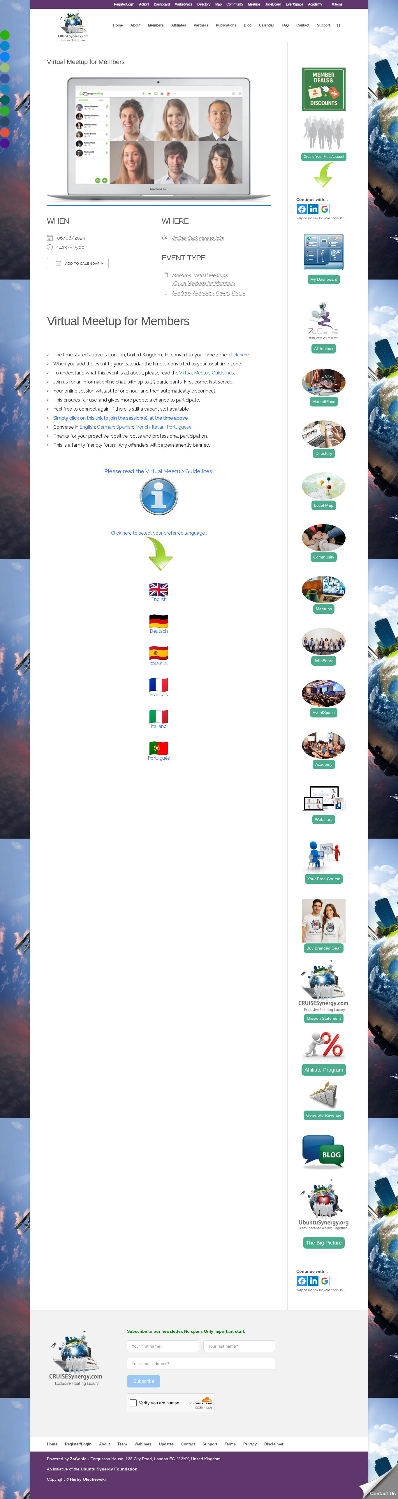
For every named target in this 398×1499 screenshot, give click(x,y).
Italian (158, 427)
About (135, 25)
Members (156, 25)
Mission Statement (324, 1018)
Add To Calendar (82, 264)
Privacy (250, 1444)
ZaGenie (78, 1458)
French (142, 427)
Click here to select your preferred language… (159, 533)
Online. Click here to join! (198, 238)
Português (159, 758)
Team (122, 1444)
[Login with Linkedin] (313, 209)
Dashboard (162, 4)
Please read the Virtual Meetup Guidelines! (159, 471)
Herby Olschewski (88, 1479)
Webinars (323, 819)
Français (159, 694)
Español (159, 663)
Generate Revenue (323, 1115)
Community (234, 4)
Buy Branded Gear (324, 948)
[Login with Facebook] (302, 209)
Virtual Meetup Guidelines (206, 373)
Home (118, 25)
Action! (144, 4)
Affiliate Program (323, 1070)
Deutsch (159, 631)
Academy (315, 4)
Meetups (254, 4)
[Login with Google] (325, 209)
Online (222, 293)
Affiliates (178, 25)
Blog (247, 25)
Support (323, 25)
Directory (203, 4)
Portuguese (179, 427)
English (87, 427)
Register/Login (124, 4)
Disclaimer (273, 1444)
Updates (166, 1444)
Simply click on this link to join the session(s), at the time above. (121, 418)
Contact (302, 25)
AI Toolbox (323, 348)
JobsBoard (273, 4)
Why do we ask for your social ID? (320, 218)
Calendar (266, 25)
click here (239, 355)
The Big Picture (324, 1243)
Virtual (238, 293)
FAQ (285, 25)
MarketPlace (183, 4)
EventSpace (294, 4)
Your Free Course (323, 878)
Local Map (323, 505)
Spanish (124, 427)
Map (218, 4)
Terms (230, 1444)
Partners (201, 25)
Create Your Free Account (324, 157)
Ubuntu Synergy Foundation (109, 1469)
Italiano (159, 726)
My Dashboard (323, 279)
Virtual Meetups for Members (203, 283)
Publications (226, 25)
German (105, 427)
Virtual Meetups (210, 275)
